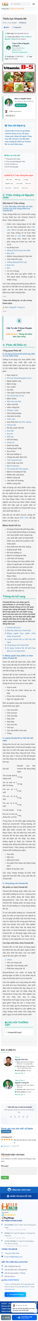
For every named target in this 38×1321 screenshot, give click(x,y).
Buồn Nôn (8, 188)
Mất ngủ (17, 179)
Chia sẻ (23, 23)
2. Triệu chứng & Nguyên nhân (14, 161)
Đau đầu (10, 431)
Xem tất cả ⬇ (10, 115)
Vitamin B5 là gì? (14, 627)
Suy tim (10, 434)
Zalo (7, 27)
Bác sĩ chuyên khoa (23, 99)
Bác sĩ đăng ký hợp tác (13, 1266)
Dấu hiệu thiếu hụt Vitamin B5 (19, 630)
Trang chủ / (5, 9)
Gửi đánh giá (6, 1131)
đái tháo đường (24, 422)
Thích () (5, 1146)
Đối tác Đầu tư (10, 1276)
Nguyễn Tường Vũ (22, 1083)
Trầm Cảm (24, 188)
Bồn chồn (10, 253)
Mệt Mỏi (16, 188)
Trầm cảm (8, 179)
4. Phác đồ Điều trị (10, 164)
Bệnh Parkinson (13, 466)
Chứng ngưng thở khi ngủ (17, 262)
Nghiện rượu (9, 183)
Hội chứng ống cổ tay (15, 396)
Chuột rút (11, 442)
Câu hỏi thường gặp (11, 167)
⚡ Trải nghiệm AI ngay (15, 1294)
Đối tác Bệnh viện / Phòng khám (16, 1270)
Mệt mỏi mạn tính (14, 401)
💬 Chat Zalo (20, 105)
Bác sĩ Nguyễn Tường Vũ (15, 307)
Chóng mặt (11, 425)
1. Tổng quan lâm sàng (12, 159)
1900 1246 (24, 518)
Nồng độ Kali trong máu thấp (18, 250)
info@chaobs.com (15, 1257)
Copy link (17, 27)
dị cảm (18, 236)
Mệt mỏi (28, 183)
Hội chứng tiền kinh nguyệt (17, 469)
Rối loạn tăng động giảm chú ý (19, 378)
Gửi (5, 1177)
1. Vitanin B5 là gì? (14, 1032)
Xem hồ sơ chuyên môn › (20, 52)
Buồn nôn (10, 265)
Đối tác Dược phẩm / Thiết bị (15, 1273)
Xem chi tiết (19, 1073)
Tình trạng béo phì (14, 460)
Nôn (8, 268)
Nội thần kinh (25, 1062)
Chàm (9, 960)
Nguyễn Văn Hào (21, 1059)
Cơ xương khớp (28, 1064)
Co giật (25, 179)
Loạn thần (19, 183)
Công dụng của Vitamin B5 (18, 645)
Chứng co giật (12, 410)
